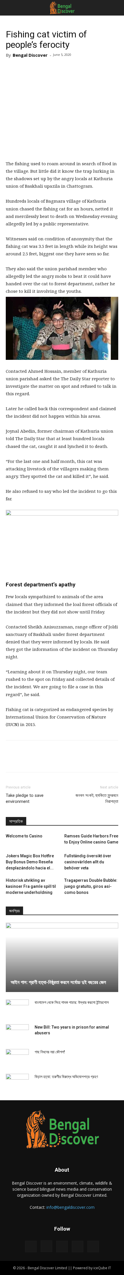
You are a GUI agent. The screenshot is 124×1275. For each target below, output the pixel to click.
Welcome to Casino (24, 836)
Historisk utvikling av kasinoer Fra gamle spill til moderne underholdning (31, 886)
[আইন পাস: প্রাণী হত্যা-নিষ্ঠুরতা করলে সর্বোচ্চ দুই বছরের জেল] (62, 957)
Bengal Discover (30, 55)
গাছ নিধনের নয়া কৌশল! (50, 1052)
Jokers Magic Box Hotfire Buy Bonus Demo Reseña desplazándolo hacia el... (30, 862)
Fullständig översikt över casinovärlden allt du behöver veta (87, 862)
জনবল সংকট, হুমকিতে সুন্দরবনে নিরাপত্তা (97, 798)
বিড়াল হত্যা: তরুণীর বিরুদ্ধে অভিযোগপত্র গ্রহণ (66, 1076)
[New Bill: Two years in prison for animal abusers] (17, 1033)
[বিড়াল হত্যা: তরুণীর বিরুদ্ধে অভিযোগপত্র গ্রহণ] (17, 1082)
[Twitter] (77, 1246)
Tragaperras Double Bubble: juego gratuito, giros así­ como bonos (90, 886)
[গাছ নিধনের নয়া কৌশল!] (17, 1057)
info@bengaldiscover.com (70, 1207)
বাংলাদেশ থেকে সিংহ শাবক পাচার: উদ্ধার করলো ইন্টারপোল (72, 1002)
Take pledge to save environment (25, 798)
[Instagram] (46, 1246)
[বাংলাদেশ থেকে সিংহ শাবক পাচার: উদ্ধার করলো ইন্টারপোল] (17, 1008)
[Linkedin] (62, 1246)
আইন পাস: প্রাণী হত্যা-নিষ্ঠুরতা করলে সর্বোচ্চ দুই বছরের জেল (58, 982)
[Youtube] (93, 1246)
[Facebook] (31, 1246)
